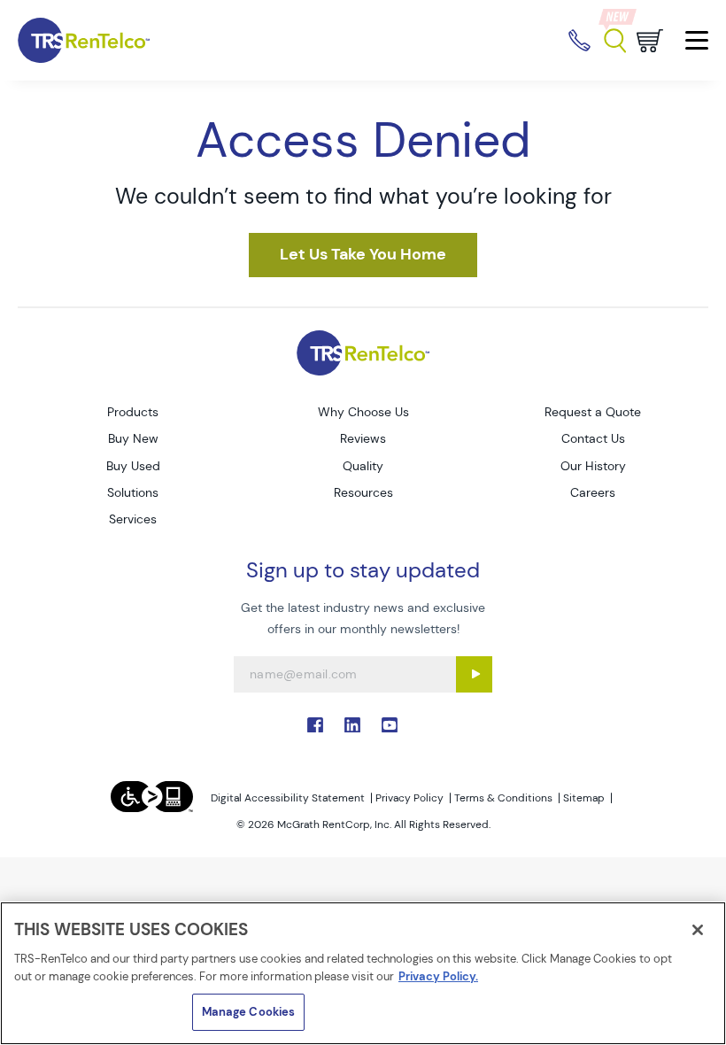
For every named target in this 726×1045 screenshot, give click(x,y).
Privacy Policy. (438, 976)
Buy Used (133, 466)
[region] (363, 973)
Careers (592, 492)
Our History (593, 466)
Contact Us (593, 438)
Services (133, 519)
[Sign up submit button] (474, 674)
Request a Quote (592, 412)
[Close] (697, 929)
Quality (363, 466)
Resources (363, 492)
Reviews (363, 438)
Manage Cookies (249, 1011)
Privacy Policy (409, 798)
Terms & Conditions (503, 798)
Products (132, 412)
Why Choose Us (363, 412)
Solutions (132, 492)
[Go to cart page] (650, 40)
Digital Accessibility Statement (288, 798)
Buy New (133, 438)
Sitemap (584, 798)
